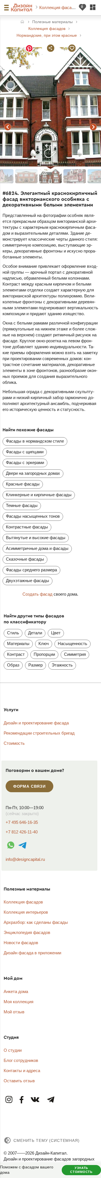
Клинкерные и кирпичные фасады (39, 494)
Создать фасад (37, 594)
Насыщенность (72, 643)
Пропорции (44, 654)
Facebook (22, 1100)
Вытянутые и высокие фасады (35, 537)
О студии (13, 1050)
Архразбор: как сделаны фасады (36, 922)
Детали (35, 632)
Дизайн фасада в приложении (32, 952)
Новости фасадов (21, 942)
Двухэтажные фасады (27, 580)
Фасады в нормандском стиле (35, 441)
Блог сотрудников (21, 1060)
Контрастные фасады (27, 526)
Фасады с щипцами (24, 451)
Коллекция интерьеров (26, 912)
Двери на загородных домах (33, 473)
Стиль (13, 632)
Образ (13, 665)
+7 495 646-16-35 (22, 822)
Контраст (16, 654)
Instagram (9, 1100)
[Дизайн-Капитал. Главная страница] (22, 7)
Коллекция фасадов (59, 7)
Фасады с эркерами (25, 462)
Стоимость (14, 743)
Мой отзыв (14, 1011)
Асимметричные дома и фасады (37, 548)
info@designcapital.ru (25, 859)
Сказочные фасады (25, 559)
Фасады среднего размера (31, 569)
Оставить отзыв (19, 1080)
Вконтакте (35, 1100)
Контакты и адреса (22, 1070)
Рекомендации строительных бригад (39, 733)
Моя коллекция (18, 1001)
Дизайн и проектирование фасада (36, 722)
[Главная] (22, 22)
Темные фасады (22, 505)
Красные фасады (23, 484)
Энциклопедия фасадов (27, 932)
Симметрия (75, 654)
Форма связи (29, 786)
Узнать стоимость (81, 1169)
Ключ (43, 643)
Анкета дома (16, 991)
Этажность (62, 665)
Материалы (18, 643)
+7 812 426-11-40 (22, 831)
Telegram (50, 1100)
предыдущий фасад (7, 126)
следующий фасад (93, 126)
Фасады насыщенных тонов (33, 516)
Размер (35, 665)
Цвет (56, 632)
